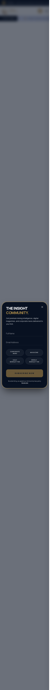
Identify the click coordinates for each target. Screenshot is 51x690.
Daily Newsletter (15, 361)
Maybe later (24, 383)
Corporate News (15, 352)
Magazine (34, 352)
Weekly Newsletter (34, 361)
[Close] (42, 307)
